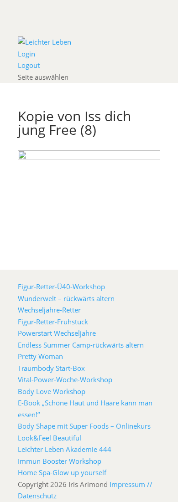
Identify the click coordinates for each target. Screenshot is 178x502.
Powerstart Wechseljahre (57, 333)
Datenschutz (37, 495)
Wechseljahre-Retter (49, 309)
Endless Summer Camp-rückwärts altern (81, 344)
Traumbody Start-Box (51, 368)
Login (26, 53)
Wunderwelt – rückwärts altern (66, 298)
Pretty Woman (40, 356)
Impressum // (131, 484)
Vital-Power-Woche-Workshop (65, 379)
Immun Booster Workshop (59, 461)
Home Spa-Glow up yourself (62, 472)
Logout (29, 65)
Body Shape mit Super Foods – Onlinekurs (84, 425)
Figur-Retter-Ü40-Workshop (61, 286)
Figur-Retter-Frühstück (53, 321)
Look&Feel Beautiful (49, 437)
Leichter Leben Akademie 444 (64, 449)
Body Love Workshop (51, 391)
